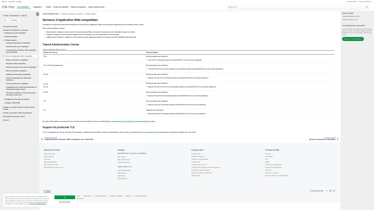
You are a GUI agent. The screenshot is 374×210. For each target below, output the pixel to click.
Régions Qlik (195, 175)
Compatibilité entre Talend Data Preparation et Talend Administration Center (21, 88)
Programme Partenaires (273, 167)
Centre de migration (61, 7)
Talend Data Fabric (124, 162)
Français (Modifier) (365, 1)
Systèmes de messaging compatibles (18, 74)
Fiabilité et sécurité (197, 156)
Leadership (269, 156)
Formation (47, 159)
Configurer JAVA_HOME (12, 103)
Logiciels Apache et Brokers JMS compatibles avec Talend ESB (21, 51)
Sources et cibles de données (201, 173)
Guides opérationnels (96, 7)
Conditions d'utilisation (116, 196)
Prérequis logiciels (11, 40)
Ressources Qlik (351, 1)
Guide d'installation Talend (14, 15)
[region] (40, 200)
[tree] (19, 73)
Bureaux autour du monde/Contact (276, 175)
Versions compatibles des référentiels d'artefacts (18, 79)
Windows (14, 20)
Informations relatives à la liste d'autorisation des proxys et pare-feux (21, 94)
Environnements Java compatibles (17, 46)
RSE (266, 159)
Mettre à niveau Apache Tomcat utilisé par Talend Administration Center (130, 121)
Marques (128, 196)
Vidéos (48, 7)
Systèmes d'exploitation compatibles (18, 43)
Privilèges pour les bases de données (17, 99)
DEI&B (267, 162)
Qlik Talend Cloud (123, 159)
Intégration (37, 7)
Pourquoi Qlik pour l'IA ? (199, 164)
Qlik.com (4, 1)
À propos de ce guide (10, 26)
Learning (18, 1)
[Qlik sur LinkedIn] (330, 190)
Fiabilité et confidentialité (199, 159)
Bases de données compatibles (16, 71)
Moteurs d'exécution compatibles (17, 60)
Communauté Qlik (316, 191)
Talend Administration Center (351, 16)
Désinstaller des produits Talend (14, 116)
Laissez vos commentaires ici (353, 39)
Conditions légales (100, 196)
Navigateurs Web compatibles (16, 63)
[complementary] (357, 110)
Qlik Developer (49, 156)
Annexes (6, 120)
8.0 (5, 20)
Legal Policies (87, 196)
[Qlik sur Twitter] (326, 190)
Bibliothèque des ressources (53, 167)
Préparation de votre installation (15, 33)
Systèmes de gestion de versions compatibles (21, 67)
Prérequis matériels (11, 36)
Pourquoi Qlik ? (196, 154)
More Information (64, 202)
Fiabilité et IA (195, 162)
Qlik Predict (121, 176)
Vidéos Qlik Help (49, 154)
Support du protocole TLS (350, 19)
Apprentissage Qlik (50, 162)
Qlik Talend (121, 157)
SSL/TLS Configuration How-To (148, 132)
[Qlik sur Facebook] (334, 190)
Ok (65, 197)
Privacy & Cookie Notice (38, 204)
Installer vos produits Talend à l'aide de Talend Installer (18, 108)
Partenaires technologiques (200, 170)
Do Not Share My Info (141, 196)
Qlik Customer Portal (51, 164)
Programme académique (273, 164)
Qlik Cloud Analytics (124, 170)
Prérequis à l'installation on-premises (15, 30)
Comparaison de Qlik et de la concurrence (205, 167)
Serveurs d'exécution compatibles (17, 83)
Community (11, 1)
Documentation (23, 7)
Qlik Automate (122, 178)
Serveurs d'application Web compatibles (18, 56)
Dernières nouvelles (272, 173)
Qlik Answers (122, 173)
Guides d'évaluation (78, 7)
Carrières (268, 170)
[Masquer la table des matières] (37, 14)
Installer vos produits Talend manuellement (17, 113)
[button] (366, 7)
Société (267, 154)
